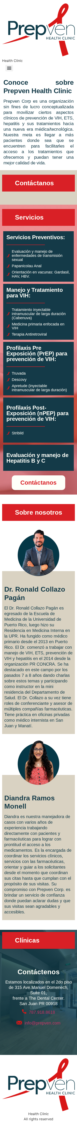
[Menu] (9, 68)
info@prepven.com (43, 1023)
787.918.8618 (40, 1012)
